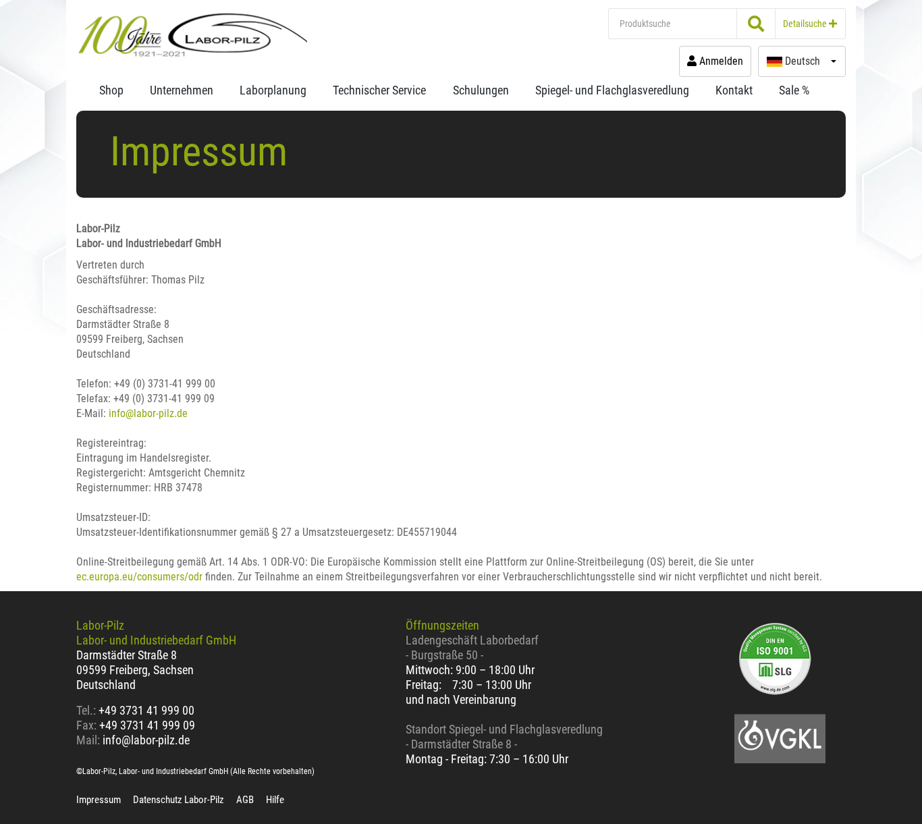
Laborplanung (273, 90)
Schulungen (481, 90)
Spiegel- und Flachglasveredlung (612, 90)
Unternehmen (181, 90)
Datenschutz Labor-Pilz (178, 800)
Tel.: (87, 710)
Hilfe (275, 800)
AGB (245, 800)
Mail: (88, 740)
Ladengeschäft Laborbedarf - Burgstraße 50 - (472, 647)
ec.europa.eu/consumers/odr (139, 576)
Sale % (794, 90)
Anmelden (720, 61)
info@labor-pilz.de (148, 413)
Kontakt (734, 90)
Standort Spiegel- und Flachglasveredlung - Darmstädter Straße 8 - (504, 736)
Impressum (98, 800)
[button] (802, 61)
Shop (111, 90)
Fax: (86, 725)
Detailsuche (806, 23)
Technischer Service (379, 90)
